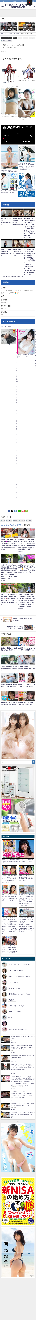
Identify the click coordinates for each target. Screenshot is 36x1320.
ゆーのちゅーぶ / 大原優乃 (16, 970)
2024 (21, 38)
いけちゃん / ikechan (14, 1011)
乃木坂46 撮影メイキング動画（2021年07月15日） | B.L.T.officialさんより (17, 222)
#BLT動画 (20, 276)
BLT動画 (26, 38)
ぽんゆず (11, 1017)
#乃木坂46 (4, 276)
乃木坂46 (10, 37)
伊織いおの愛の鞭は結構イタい (17, 1029)
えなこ (10, 1023)
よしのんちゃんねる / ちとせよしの (19, 964)
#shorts (15, 276)
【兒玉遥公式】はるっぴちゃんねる (19, 994)
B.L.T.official (3, 37)
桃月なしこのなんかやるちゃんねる (19, 976)
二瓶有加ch (11, 1000)
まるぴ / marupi (13, 982)
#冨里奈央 (10, 276)
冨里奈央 (15, 37)
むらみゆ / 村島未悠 (14, 988)
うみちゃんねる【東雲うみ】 (17, 1005)
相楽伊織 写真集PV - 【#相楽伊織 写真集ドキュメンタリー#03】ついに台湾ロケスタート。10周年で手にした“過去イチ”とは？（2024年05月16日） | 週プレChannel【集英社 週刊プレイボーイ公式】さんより (29, 228)
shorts (4, 40)
